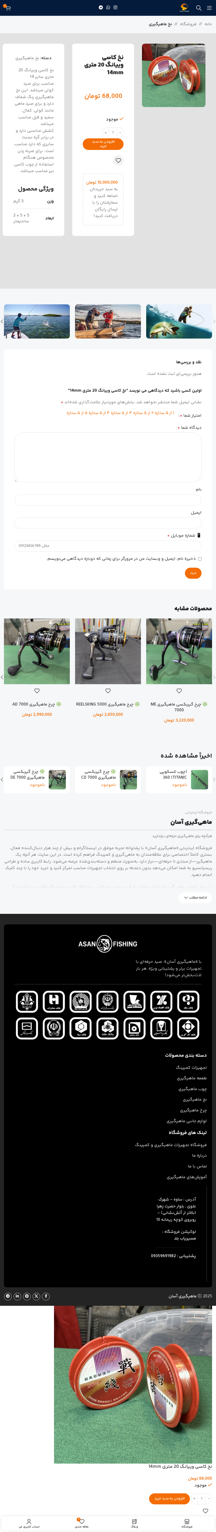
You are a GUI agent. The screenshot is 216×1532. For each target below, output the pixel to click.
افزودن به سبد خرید (103, 144)
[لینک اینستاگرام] (115, 7)
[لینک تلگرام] (101, 7)
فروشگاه (188, 24)
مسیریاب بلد (185, 1238)
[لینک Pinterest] (27, 1297)
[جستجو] (199, 8)
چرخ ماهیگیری (193, 1110)
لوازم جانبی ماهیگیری (186, 1121)
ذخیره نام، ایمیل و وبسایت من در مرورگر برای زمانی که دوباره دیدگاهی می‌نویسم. (121, 559)
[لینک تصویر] (108, 944)
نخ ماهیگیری (160, 24)
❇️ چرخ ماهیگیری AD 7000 (36, 704)
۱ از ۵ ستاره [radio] (164, 413)
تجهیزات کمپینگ (191, 1068)
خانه (208, 24)
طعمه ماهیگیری (192, 1078)
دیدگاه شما (190, 428)
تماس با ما (197, 1166)
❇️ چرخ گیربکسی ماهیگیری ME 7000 (179, 707)
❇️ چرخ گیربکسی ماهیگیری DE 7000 (28, 775)
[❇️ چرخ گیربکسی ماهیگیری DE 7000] (57, 779)
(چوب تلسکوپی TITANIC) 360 (173, 775)
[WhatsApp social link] (108, 7)
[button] (179, 729)
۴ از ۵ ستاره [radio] (99, 413)
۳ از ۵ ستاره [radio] (121, 413)
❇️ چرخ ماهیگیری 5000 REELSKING (108, 704)
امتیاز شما (191, 416)
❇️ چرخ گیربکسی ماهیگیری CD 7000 (98, 775)
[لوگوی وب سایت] (184, 8)
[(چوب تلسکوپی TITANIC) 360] (199, 779)
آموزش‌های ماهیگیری (187, 1177)
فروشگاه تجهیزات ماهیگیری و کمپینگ (171, 1145)
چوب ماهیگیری (192, 1089)
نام (199, 489)
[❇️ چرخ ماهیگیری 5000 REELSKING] (108, 651)
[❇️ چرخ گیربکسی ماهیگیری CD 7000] (128, 779)
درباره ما (199, 1155)
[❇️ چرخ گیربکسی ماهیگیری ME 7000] (179, 651)
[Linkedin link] (17, 1297)
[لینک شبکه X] (36, 1297)
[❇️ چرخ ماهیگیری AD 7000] (37, 651)
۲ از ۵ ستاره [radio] (143, 413)
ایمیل (196, 513)
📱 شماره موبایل (184, 535)
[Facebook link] (46, 1297)
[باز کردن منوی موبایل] (209, 8)
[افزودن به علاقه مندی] (118, 160)
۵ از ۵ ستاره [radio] (76, 413)
